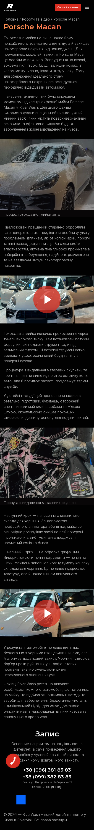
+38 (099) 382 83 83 (47, 777)
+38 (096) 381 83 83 (47, 770)
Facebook (21, 799)
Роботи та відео (36, 19)
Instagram (33, 799)
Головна (11, 19)
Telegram (8, 799)
